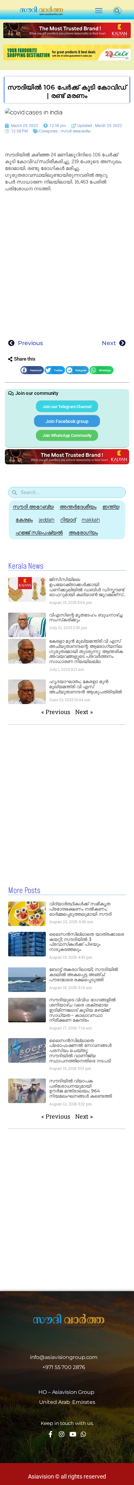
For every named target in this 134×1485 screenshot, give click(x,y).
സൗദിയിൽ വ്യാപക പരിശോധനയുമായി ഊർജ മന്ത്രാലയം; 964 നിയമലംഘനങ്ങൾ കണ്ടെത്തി (80, 1088)
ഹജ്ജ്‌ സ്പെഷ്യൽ (39, 533)
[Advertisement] (67, 263)
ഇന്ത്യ (110, 507)
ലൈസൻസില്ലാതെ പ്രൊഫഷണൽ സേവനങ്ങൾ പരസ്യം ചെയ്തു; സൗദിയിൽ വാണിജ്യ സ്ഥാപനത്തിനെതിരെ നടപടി (80, 1050)
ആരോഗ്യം (83, 533)
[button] (98, 11)
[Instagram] (62, 1434)
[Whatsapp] (83, 1434)
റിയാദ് (68, 520)
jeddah (46, 520)
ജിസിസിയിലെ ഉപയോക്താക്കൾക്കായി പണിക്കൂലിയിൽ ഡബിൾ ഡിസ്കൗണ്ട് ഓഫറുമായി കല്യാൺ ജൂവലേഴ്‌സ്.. (87, 586)
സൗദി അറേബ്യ (75, 131)
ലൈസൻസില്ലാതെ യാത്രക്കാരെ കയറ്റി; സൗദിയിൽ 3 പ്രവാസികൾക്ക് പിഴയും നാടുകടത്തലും (86, 941)
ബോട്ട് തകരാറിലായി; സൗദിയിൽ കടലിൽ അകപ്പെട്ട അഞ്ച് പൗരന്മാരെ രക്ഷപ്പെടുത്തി (83, 974)
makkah (91, 520)
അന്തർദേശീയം (78, 507)
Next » (84, 712)
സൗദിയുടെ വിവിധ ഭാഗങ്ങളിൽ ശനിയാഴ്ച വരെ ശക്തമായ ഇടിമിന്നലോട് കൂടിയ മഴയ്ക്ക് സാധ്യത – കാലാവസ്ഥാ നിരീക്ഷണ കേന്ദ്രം (82, 1010)
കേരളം (24, 520)
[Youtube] (72, 1434)
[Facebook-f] (50, 1434)
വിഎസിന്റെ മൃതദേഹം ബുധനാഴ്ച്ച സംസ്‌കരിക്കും (86, 617)
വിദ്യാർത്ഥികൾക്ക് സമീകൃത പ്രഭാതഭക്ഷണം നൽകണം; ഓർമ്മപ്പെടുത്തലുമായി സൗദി (80, 909)
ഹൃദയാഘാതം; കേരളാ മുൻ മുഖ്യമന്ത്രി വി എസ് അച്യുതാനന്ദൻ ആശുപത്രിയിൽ (85, 687)
